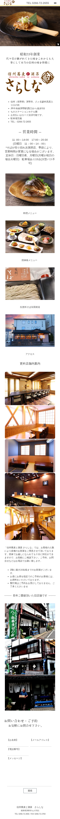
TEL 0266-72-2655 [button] (37, 2)
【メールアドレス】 (40, 740)
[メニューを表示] (55, 3)
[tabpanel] (30, 58)
